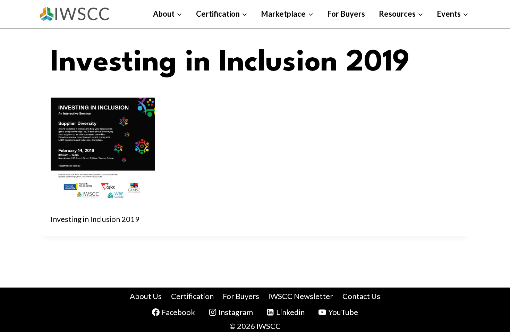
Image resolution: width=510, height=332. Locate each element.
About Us (146, 296)
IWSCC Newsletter (300, 296)
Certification (192, 296)
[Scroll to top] (488, 278)
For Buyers (346, 13)
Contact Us (361, 296)
